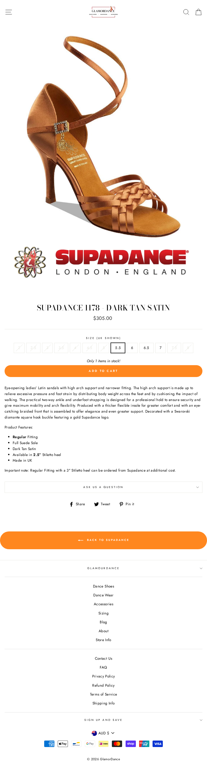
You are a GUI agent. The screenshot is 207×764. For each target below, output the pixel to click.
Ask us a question (103, 487)
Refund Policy (103, 685)
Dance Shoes (103, 586)
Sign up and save (103, 720)
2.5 (33, 347)
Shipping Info (103, 703)
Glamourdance (103, 568)
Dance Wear (103, 595)
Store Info (103, 639)
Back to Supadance (107, 540)
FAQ (103, 667)
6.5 (146, 347)
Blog (103, 622)
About (103, 631)
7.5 (174, 347)
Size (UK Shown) (103, 338)
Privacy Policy (103, 676)
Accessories (103, 604)
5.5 (118, 347)
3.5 (61, 347)
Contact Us (103, 658)
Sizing (103, 613)
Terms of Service (103, 694)
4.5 (89, 347)
